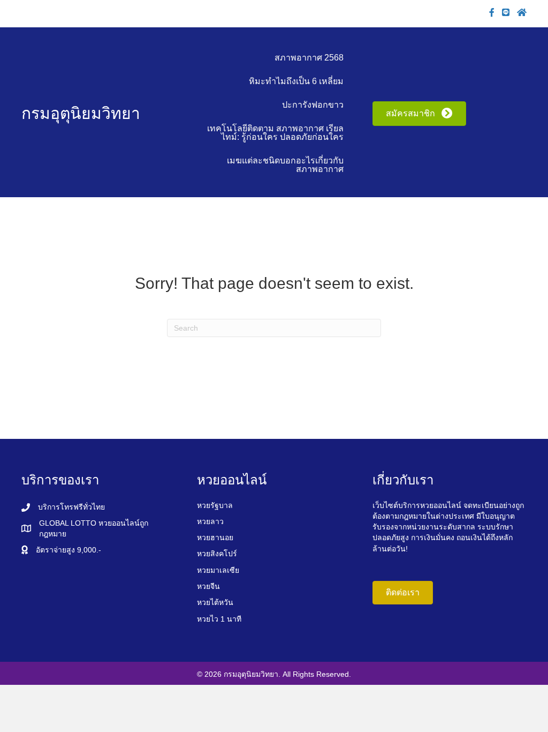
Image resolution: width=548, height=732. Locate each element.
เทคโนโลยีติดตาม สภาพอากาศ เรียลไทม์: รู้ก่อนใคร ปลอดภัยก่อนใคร (275, 132)
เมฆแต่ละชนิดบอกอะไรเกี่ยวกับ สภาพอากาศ (285, 165)
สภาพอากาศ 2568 (309, 57)
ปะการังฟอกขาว (313, 104)
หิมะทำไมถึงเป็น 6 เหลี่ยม (296, 81)
